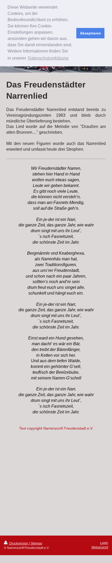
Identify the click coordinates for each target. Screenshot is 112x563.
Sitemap (36, 543)
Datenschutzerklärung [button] (48, 58)
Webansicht (99, 547)
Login (104, 543)
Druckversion (19, 543)
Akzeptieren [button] (90, 33)
